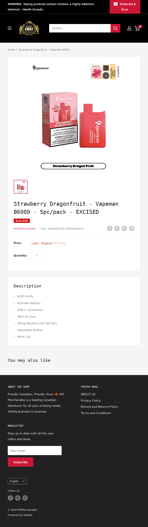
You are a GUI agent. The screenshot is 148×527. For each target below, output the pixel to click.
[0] (137, 28)
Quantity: (21, 255)
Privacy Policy (91, 400)
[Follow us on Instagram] (25, 498)
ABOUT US (88, 394)
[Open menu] (10, 28)
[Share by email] (131, 228)
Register (46, 243)
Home (11, 49)
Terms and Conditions (96, 413)
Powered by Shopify (20, 514)
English (14, 481)
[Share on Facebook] (109, 228)
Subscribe (20, 462)
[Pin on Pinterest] (117, 228)
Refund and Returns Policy (99, 406)
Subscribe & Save (128, 6)
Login (35, 243)
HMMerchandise (24, 228)
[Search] (115, 28)
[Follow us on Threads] (17, 498)
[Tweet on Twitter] (124, 228)
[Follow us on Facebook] (10, 498)
